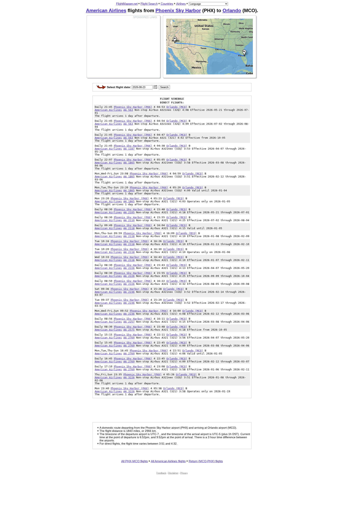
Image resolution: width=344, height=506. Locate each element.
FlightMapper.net (127, 3)
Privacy (184, 473)
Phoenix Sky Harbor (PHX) (133, 106)
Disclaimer (173, 473)
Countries (167, 3)
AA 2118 (129, 228)
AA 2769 (129, 337)
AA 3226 (129, 377)
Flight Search (149, 3)
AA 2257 (129, 321)
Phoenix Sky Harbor (178, 10)
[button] (155, 87)
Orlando (232, 10)
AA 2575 (129, 329)
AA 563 (128, 109)
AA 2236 (129, 291)
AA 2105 (129, 212)
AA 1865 (129, 162)
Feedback (161, 473)
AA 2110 (129, 220)
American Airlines (106, 10)
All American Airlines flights (168, 461)
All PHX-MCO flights (134, 461)
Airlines (181, 3)
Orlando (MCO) (176, 106)
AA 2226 (129, 268)
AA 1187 (129, 148)
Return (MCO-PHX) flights (206, 461)
